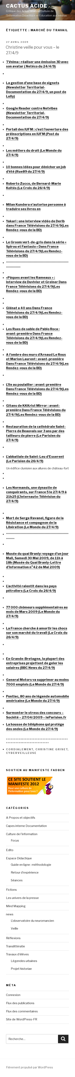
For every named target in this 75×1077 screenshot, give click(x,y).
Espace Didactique (19, 858)
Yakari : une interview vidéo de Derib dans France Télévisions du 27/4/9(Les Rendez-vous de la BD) (37, 225)
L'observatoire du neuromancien (32, 921)
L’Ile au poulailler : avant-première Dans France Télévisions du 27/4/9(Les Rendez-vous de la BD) (37, 389)
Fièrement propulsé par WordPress (29, 1067)
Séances (17, 880)
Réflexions (13, 938)
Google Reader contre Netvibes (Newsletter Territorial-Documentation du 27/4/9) (31, 112)
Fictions (11, 890)
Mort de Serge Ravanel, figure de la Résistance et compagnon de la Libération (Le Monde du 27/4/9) (35, 522)
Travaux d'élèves (17, 954)
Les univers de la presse (22, 898)
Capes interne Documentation (26, 826)
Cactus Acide (26, 6)
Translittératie (15, 946)
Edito (9, 850)
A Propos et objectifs (20, 818)
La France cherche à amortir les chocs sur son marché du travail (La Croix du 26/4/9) (36, 632)
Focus (15, 840)
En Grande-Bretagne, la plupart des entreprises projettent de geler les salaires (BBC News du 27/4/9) (35, 663)
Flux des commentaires (22, 1011)
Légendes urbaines (24, 961)
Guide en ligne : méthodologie (31, 865)
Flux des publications (20, 1003)
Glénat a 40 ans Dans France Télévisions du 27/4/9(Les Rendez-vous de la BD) (34, 312)
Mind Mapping (16, 906)
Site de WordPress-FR (21, 1019)
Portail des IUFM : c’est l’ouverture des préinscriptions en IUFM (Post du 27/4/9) (37, 133)
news (9, 914)
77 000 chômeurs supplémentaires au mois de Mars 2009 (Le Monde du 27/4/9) (37, 611)
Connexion (13, 995)
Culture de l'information (21, 834)
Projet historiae (21, 969)
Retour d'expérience (25, 872)
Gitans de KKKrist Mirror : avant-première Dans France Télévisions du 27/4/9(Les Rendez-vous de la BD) (36, 410)
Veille (14, 928)
